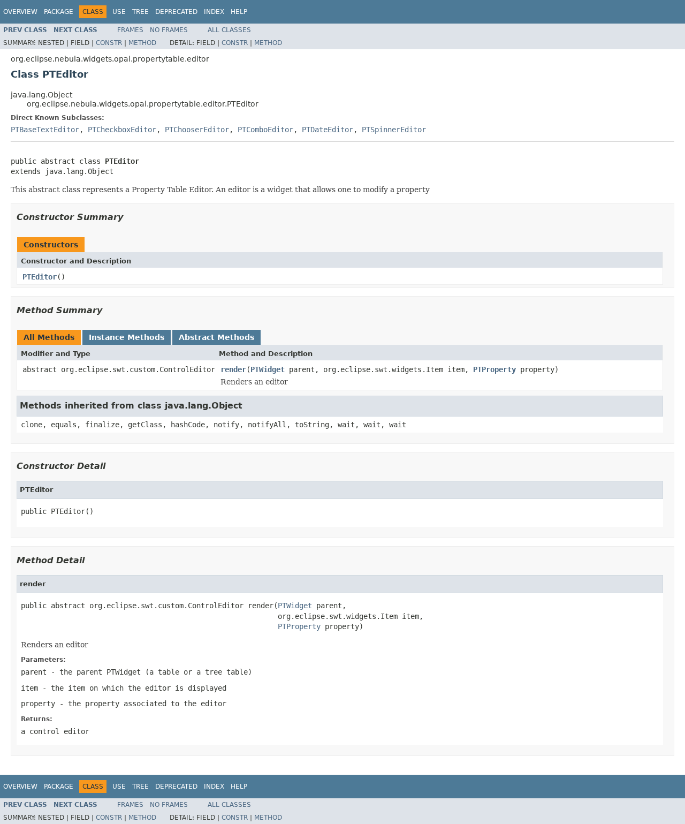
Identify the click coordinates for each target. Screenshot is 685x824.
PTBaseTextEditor (45, 129)
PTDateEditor (327, 129)
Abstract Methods (216, 337)
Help (239, 12)
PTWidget (267, 369)
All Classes (229, 30)
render (233, 369)
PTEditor (39, 277)
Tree (140, 12)
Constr (109, 43)
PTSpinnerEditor (394, 129)
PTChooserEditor (197, 129)
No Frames (169, 30)
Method (142, 43)
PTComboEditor (265, 129)
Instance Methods (126, 337)
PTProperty (494, 369)
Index (214, 12)
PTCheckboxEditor (122, 129)
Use (119, 12)
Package (58, 12)
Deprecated (176, 12)
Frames (130, 30)
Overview (20, 12)
